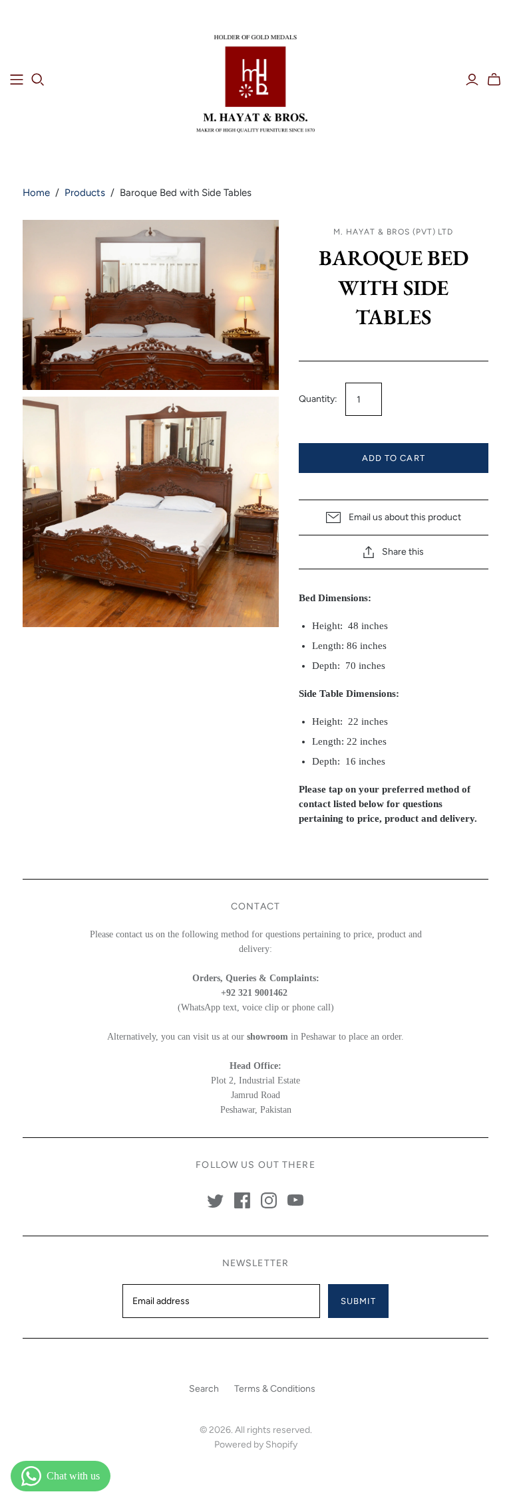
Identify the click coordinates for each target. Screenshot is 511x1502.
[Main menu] (16, 79)
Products (85, 193)
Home (36, 193)
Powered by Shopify (255, 1444)
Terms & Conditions (274, 1388)
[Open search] (38, 79)
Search (204, 1388)
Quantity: (318, 399)
